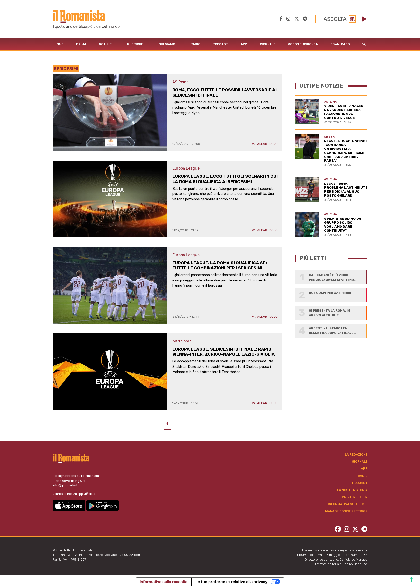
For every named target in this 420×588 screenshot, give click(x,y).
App (244, 44)
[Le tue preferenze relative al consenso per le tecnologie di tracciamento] (411, 579)
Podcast (220, 44)
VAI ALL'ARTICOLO (265, 144)
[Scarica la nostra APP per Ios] (69, 505)
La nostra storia (352, 490)
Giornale (267, 44)
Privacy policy (355, 497)
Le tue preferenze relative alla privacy (231, 581)
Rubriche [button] (135, 44)
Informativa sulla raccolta (163, 581)
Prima (81, 44)
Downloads (340, 44)
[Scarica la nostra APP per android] (102, 505)
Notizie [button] (105, 44)
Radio (195, 44)
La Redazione (356, 454)
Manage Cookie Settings (346, 511)
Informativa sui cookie (348, 504)
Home (58, 44)
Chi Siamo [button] (167, 44)
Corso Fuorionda (303, 44)
